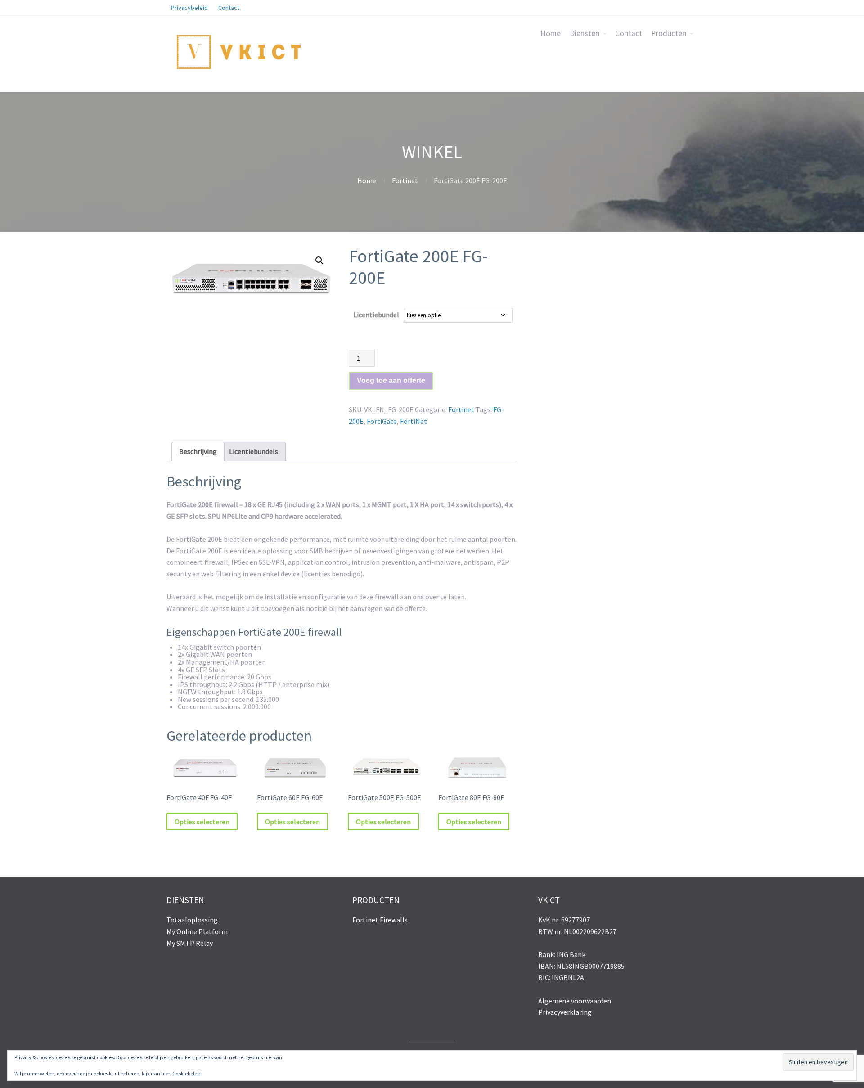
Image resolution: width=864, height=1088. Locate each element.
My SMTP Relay (189, 943)
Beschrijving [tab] (198, 451)
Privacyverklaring (565, 1011)
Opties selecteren (202, 821)
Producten (668, 33)
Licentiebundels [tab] (253, 451)
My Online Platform (197, 931)
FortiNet (413, 421)
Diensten (584, 33)
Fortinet (405, 180)
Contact (628, 33)
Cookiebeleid (187, 1073)
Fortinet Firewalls (380, 919)
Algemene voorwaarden (574, 1000)
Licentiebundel (376, 314)
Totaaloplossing (192, 919)
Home (550, 33)
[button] (319, 260)
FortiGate (382, 421)
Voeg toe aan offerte (391, 380)
